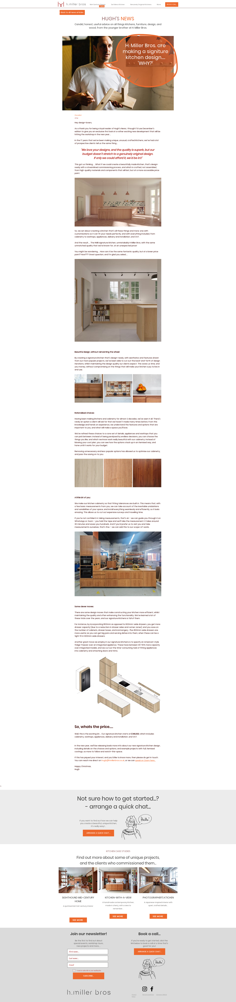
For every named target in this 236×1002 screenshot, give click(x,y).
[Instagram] (144, 989)
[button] (134, 996)
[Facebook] (152, 989)
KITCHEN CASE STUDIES (118, 851)
